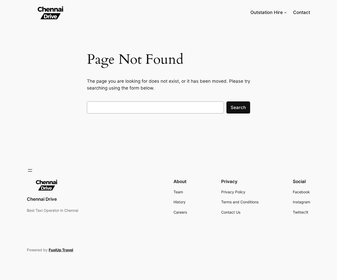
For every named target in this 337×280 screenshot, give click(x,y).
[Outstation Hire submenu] (285, 12)
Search (238, 107)
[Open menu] (30, 170)
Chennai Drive (42, 199)
